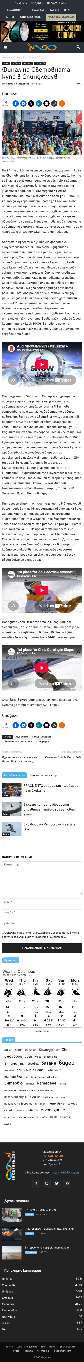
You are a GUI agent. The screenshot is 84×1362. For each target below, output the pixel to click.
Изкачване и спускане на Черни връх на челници (19, 760)
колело (62, 1084)
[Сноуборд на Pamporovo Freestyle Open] (11, 829)
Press (16, 1351)
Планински (15, 10)
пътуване (56, 1104)
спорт (20, 1110)
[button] (78, 47)
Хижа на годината (46, 1057)
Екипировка (9, 1310)
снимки (9, 1110)
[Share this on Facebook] (16, 103)
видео (66, 1063)
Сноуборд (27, 63)
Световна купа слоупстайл (18, 741)
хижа (7, 1124)
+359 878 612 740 (52, 1156)
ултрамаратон (25, 1117)
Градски (37, 10)
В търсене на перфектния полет (47, 1247)
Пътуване (9, 1317)
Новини (16, 63)
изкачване (52, 1077)
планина (35, 1097)
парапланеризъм (15, 1097)
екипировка (13, 1077)
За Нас (9, 1346)
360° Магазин (48, 1346)
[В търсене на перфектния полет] (11, 1252)
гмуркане (9, 1070)
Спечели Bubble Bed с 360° (63, 757)
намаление (45, 1090)
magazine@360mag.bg (65, 1172)
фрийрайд (65, 1117)
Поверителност (62, 1351)
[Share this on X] (31, 103)
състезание (53, 1110)
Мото (10, 17)
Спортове (40, 63)
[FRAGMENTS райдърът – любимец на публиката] (11, 790)
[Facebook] (36, 1184)
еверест (54, 1070)
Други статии (16, 1201)
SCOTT (18, 1050)
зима (34, 1077)
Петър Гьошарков (41, 736)
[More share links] (62, 103)
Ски (65, 1050)
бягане (48, 1064)
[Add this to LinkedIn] (39, 103)
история (30, 1084)
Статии (7, 1298)
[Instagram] (47, 1184)
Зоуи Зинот (21, 736)
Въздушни (55, 3)
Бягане (55, 10)
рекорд (72, 1104)
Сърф (28, 1057)
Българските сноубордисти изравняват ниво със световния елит (50, 810)
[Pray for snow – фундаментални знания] (11, 1234)
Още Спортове (30, 17)
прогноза (60, 1097)
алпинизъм (14, 1064)
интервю (13, 1084)
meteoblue (42, 1031)
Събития (8, 1304)
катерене (46, 1084)
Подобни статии (14, 775)
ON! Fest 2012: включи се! (41, 1210)
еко (26, 1077)
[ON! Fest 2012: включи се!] (11, 1215)
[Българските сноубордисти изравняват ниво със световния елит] (11, 809)
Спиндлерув (43, 741)
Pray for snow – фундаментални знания (49, 1229)
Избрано (7, 1291)
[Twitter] (57, 1184)
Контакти (43, 1351)
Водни (36, 3)
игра (41, 1077)
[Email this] (46, 103)
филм (53, 1117)
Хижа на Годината (61, 17)
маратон (10, 1090)
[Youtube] (67, 1184)
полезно (48, 1097)
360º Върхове (67, 1346)
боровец (33, 1064)
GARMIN (8, 1050)
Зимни (20, 3)
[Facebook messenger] (23, 103)
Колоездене (49, 1050)
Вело (67, 10)
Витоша (30, 1050)
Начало (6, 57)
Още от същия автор (43, 775)
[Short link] (54, 103)
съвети (32, 1110)
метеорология (27, 1090)
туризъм (9, 1117)
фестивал (42, 1117)
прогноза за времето (18, 1104)
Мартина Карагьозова (17, 83)
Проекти (28, 1351)
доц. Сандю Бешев (31, 1070)
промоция (40, 1104)
